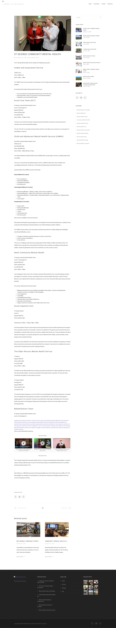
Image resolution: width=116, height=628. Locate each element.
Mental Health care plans (89, 42)
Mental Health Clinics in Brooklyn (47, 591)
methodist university (50, 420)
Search (111, 4)
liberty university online (33, 424)
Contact (64, 584)
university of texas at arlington (29, 426)
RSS (63, 591)
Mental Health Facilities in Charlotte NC (44, 600)
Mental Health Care (81, 126)
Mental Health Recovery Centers (91, 35)
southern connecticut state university (35, 420)
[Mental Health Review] (19, 2)
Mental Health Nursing (82, 140)
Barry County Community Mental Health (91, 70)
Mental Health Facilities (82, 133)
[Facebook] (15, 496)
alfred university (18, 422)
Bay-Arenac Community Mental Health (28, 541)
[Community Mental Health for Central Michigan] (91, 592)
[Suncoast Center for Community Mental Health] (85, 587)
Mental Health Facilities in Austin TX (92, 62)
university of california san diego (32, 427)
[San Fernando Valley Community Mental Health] (96, 587)
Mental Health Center (82, 116)
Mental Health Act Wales (89, 56)
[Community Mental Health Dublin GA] (57, 529)
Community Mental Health (33, 57)
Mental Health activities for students (44, 605)
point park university (19, 427)
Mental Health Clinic (82, 136)
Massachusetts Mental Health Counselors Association (90, 84)
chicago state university (20, 420)
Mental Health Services (82, 123)
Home (90, 4)
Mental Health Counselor (83, 143)
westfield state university (57, 427)
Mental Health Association (83, 130)
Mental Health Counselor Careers (47, 610)
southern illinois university (42, 422)
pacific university (51, 426)
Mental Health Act (81, 113)
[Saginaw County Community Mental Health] (96, 582)
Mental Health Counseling (83, 110)
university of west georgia (28, 422)
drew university (23, 424)
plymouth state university (62, 420)
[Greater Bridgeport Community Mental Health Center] (85, 592)
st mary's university (42, 426)
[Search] (100, 17)
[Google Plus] (23, 496)
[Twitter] (19, 496)
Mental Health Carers (88, 76)
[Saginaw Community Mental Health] (91, 587)
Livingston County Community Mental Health (45, 581)
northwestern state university (55, 424)
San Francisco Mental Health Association (45, 586)
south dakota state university (63, 426)
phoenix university (43, 424)
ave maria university (45, 427)
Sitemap (104, 4)
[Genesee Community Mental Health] (96, 592)
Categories (96, 4)
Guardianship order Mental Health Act (46, 595)
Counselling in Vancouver (89, 49)
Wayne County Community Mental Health (91, 29)
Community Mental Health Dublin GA (57, 541)
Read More (20, 556)
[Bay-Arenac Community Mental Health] (28, 529)
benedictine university (54, 422)
